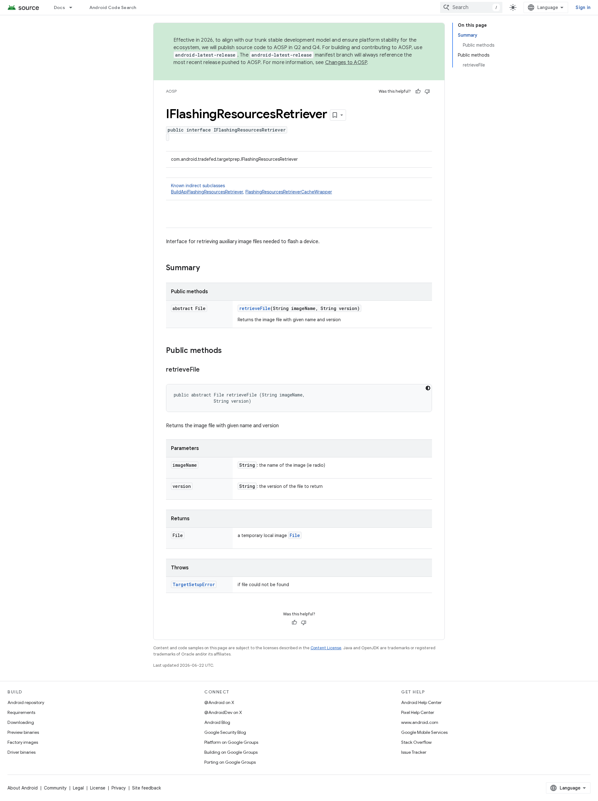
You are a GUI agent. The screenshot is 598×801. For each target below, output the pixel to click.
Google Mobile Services (424, 732)
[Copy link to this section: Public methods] (228, 351)
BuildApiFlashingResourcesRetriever (207, 192)
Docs (59, 7)
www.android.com (419, 722)
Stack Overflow (416, 742)
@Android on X (219, 702)
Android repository (25, 702)
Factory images (22, 742)
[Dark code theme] (428, 388)
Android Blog (217, 722)
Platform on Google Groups (231, 742)
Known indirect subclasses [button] (251, 189)
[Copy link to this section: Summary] (206, 268)
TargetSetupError (194, 584)
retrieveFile (254, 308)
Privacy (119, 787)
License (97, 787)
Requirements (21, 712)
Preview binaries (23, 732)
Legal (78, 787)
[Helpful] (418, 91)
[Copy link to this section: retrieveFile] (206, 370)
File (295, 535)
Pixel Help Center (417, 712)
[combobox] (471, 7)
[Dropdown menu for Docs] (73, 7)
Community (55, 787)
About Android (22, 787)
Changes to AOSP (346, 62)
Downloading (20, 722)
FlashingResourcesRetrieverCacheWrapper (288, 192)
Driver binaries (21, 752)
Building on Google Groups (231, 752)
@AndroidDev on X (223, 712)
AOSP (171, 91)
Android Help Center (421, 702)
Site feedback (146, 787)
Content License (326, 648)
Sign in (583, 7)
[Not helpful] (427, 91)
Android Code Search (112, 7)
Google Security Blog (225, 732)
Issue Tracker (413, 752)
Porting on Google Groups (230, 762)
